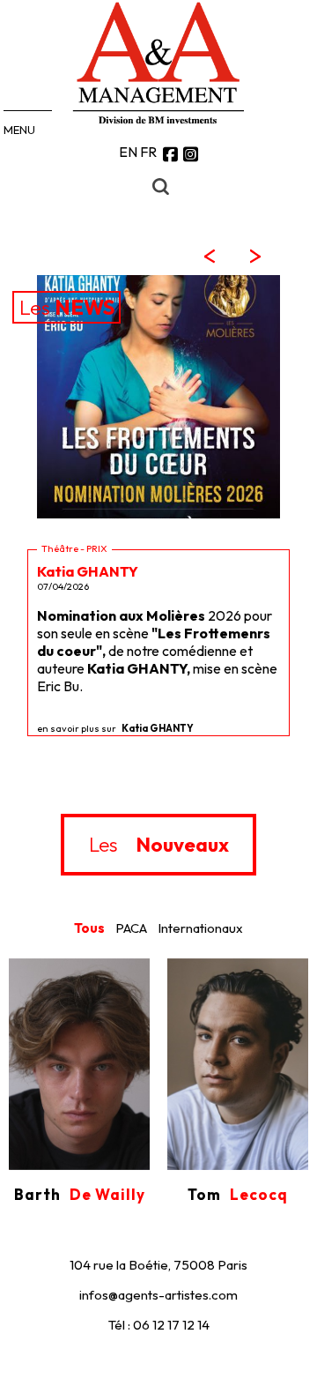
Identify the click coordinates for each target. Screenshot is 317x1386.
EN (128, 151)
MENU (19, 130)
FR (148, 151)
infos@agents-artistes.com (158, 1294)
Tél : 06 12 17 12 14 (159, 1324)
